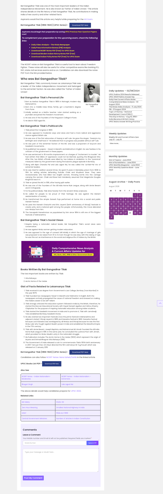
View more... (114, 143)
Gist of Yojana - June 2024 (120, 160)
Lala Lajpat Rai (67, 384)
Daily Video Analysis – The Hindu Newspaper (50, 44)
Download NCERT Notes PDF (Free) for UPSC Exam (52, 50)
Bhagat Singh (27, 384)
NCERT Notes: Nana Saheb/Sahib (61, 357)
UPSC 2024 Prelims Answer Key (121, 97)
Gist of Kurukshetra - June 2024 (122, 162)
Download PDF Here (80, 25)
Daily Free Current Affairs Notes (122, 99)
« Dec (111, 223)
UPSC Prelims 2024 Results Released (124, 94)
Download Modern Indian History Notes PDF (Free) (53, 53)
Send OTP (92, 443)
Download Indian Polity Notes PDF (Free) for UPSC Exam (55, 56)
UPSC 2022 (76, 391)
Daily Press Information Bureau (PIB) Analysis (51, 47)
